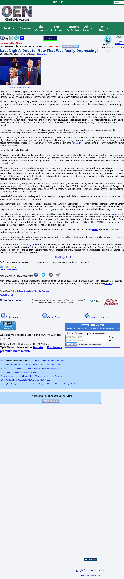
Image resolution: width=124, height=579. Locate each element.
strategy (77, 143)
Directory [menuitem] (25, 28)
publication (114, 214)
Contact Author (13, 317)
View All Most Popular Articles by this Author (51, 360)
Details (24, 87)
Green (26, 291)
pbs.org (18, 87)
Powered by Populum (90, 575)
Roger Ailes (53, 209)
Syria (31, 291)
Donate (38, 347)
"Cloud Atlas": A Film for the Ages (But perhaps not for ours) (24, 372)
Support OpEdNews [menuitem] (72, 28)
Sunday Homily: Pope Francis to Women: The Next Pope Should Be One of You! (31, 364)
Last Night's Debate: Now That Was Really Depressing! (49, 50)
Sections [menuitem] (9, 28)
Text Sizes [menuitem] (102, 28)
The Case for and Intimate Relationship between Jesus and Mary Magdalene (30, 368)
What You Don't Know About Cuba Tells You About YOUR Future (25, 380)
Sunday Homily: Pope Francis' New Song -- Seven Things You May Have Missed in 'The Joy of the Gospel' (40, 384)
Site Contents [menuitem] (41, 28)
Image (12, 87)
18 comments (42, 54)
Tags (45, 291)
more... (108, 283)
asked (95, 229)
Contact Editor (53, 317)
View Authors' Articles (99, 317)
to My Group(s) (7, 295)
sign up (54, 262)
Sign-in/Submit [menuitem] (57, 28)
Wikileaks (37, 291)
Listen (50, 38)
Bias (14, 291)
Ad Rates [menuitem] (86, 28)
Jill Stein (34, 244)
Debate (20, 291)
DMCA (29, 87)
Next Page (60, 257)
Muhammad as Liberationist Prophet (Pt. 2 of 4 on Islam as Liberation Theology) (31, 376)
